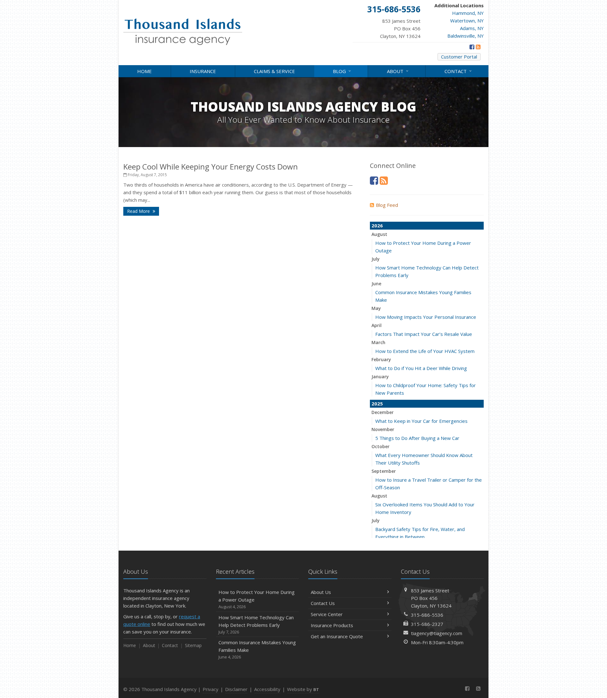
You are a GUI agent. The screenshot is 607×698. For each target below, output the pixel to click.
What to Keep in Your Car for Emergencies (421, 421)
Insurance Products (332, 625)
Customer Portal (459, 56)
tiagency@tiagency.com (436, 633)
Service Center (327, 614)
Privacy (210, 689)
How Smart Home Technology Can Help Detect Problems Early (256, 624)
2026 (377, 225)
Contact (459, 70)
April (376, 325)
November (382, 429)
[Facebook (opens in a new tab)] (471, 47)
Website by (303, 689)
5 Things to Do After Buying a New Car (417, 438)
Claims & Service (274, 71)
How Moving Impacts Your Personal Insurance (425, 317)
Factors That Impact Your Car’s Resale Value (423, 334)
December (382, 412)
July (375, 259)
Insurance (203, 71)
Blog (343, 70)
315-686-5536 (427, 615)
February (381, 359)
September (383, 471)
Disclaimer (236, 689)
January (380, 377)
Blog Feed (387, 205)
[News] (478, 47)
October (380, 446)
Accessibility (267, 689)
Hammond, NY (468, 13)
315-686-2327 (427, 624)
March (378, 342)
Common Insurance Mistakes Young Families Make (257, 649)
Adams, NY (472, 28)
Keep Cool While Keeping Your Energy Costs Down (210, 166)
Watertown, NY (467, 20)
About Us (321, 592)
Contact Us (323, 603)
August (379, 234)
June (376, 284)
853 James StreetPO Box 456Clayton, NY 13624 (431, 598)
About (398, 70)
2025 (377, 403)
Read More (139, 211)
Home (144, 71)
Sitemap (193, 645)
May (376, 308)
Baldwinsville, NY (465, 36)
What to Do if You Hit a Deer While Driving (421, 368)
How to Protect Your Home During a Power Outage (256, 599)
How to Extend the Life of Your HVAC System (425, 351)
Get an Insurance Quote (337, 636)
